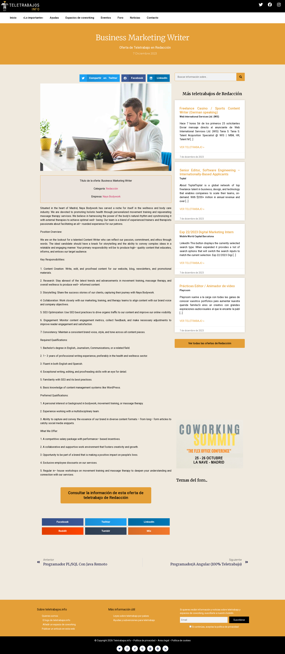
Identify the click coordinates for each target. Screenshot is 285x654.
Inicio (13, 17)
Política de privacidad (144, 640)
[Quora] (142, 649)
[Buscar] (241, 77)
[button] (99, 78)
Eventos (106, 17)
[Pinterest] (158, 649)
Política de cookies (181, 640)
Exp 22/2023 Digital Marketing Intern (207, 232)
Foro (120, 17)
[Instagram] (279, 4)
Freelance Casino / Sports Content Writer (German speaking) (210, 110)
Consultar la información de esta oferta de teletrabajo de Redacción (105, 495)
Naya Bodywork (112, 196)
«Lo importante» (33, 17)
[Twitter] (261, 4)
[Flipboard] (150, 649)
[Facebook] (270, 4)
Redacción (163, 47)
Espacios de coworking (79, 17)
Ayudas (54, 17)
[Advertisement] (209, 387)
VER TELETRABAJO (192, 147)
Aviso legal (163, 640)
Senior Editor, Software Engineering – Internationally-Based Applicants (210, 172)
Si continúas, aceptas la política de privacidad (215, 626)
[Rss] (165, 649)
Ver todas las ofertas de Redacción (209, 343)
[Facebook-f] (135, 649)
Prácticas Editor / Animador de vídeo (207, 286)
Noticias (135, 17)
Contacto (152, 17)
